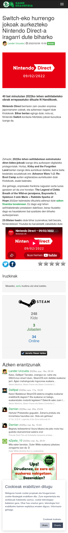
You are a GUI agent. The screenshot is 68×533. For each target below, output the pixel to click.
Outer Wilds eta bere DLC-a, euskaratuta (26, 451)
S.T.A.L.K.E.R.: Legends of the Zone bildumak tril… (30, 419)
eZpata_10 (15, 440)
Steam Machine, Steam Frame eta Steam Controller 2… (32, 384)
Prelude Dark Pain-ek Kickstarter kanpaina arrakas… (31, 435)
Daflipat (13, 390)
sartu (18, 285)
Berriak (51, 43)
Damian (14, 409)
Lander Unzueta (15, 43)
